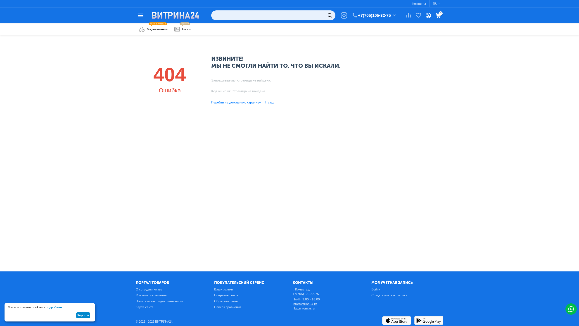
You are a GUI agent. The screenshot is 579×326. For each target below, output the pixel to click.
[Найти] (330, 15)
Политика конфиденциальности (159, 301)
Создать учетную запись (389, 295)
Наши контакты (304, 308)
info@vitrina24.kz (305, 304)
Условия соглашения (151, 295)
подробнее (54, 307)
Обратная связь (226, 301)
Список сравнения (228, 307)
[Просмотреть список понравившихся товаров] (418, 15)
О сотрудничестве (149, 289)
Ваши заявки (223, 289)
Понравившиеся (226, 295)
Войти (375, 289)
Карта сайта (145, 307)
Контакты (419, 3)
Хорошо (83, 315)
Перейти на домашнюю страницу (236, 102)
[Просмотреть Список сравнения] (408, 15)
